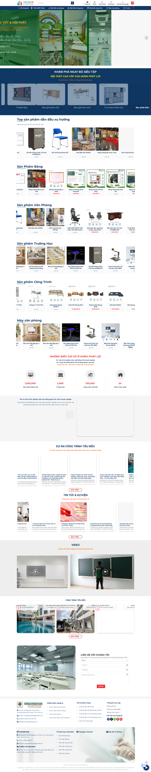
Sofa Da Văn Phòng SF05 (20, 306)
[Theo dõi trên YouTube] (121, 719)
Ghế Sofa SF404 (40, 305)
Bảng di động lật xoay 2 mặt (120, 190)
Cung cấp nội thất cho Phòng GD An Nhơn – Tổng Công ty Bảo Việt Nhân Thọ (129, 476)
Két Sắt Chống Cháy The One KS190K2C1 (133, 153)
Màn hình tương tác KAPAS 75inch (78, 344)
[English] (133, 7)
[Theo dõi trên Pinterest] (117, 719)
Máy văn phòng (114, 8)
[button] (132, 3)
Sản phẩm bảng (39, 8)
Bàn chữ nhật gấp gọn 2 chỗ (100, 267)
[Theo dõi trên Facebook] (108, 719)
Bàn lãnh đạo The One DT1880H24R (40, 229)
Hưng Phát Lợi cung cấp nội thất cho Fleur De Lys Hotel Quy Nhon (41, 476)
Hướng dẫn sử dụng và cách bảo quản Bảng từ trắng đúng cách (50, 524)
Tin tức (127, 8)
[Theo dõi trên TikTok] (111, 719)
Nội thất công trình (96, 8)
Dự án (94, 4)
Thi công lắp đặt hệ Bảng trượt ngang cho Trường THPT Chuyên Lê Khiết (100, 476)
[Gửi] (72, 3)
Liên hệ (86, 157)
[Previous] (4, 37)
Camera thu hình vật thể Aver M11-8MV (40, 267)
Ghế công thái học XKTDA (39, 152)
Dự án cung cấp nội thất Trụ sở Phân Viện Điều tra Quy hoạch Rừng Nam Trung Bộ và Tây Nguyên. (70, 477)
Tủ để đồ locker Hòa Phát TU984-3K (60, 229)
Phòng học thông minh (86, 152)
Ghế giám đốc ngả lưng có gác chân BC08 (20, 229)
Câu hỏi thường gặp (123, 4)
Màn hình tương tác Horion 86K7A (60, 267)
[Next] (146, 37)
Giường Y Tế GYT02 (120, 305)
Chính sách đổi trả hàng (57, 710)
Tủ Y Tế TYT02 (100, 305)
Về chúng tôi (24, 8)
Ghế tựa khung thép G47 (99, 229)
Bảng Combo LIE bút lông (21, 190)
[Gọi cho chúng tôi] (114, 719)
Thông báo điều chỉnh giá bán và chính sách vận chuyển (21, 524)
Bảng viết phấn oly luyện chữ (63, 152)
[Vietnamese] (133, 9)
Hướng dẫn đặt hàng (86, 707)
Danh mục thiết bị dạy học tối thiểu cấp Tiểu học (80, 524)
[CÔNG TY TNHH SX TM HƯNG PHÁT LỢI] (25, 3)
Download (111, 4)
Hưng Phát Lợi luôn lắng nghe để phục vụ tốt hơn (108, 524)
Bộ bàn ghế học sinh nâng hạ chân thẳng (120, 267)
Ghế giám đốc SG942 (119, 228)
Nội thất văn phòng (57, 8)
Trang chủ (87, 4)
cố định (90, 710)
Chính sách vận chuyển (57, 707)
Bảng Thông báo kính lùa (41, 190)
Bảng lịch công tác (109, 152)
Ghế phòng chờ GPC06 (60, 305)
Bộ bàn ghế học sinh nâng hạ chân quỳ (80, 267)
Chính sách (102, 4)
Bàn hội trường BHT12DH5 (80, 306)
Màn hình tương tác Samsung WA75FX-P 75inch (58, 345)
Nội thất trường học (76, 8)
